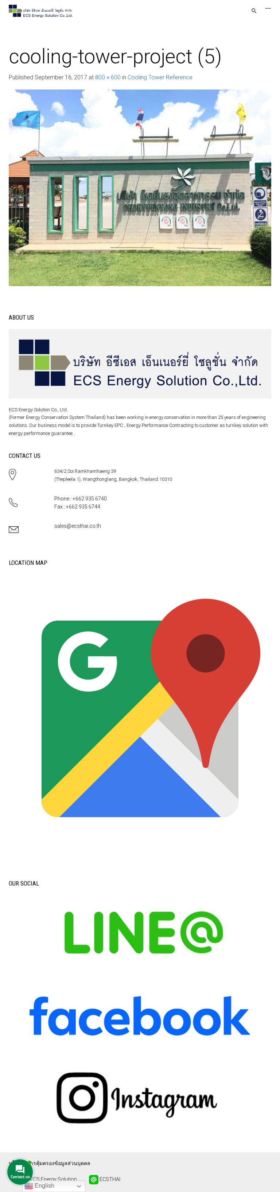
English (43, 1186)
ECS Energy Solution (53, 1179)
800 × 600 (108, 77)
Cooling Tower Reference (160, 77)
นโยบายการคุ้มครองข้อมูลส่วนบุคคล (49, 1163)
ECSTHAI (109, 1179)
